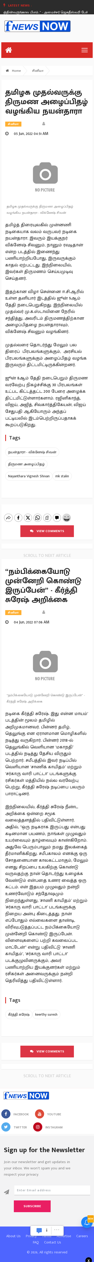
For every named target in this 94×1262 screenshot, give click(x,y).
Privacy (31, 1236)
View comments (48, 531)
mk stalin (62, 476)
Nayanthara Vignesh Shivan (29, 476)
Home (16, 71)
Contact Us (52, 1242)
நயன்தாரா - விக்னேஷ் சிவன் (32, 452)
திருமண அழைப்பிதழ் (26, 464)
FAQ (36, 1242)
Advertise (64, 1236)
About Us (13, 1236)
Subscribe (32, 1206)
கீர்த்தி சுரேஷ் (19, 1014)
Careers (82, 1236)
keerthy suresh (46, 1014)
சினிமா (37, 71)
